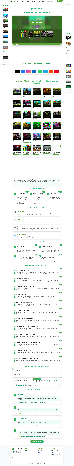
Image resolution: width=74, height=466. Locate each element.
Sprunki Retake (34, 1)
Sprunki (27, 1)
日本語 (58, 450)
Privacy (39, 452)
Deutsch (58, 458)
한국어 (52, 456)
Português (59, 452)
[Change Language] (62, 1)
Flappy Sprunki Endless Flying (52, 380)
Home (23, 1)
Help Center (40, 450)
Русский (52, 454)
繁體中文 (58, 454)
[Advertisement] (5, 78)
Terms (39, 454)
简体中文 (52, 460)
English (52, 450)
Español (52, 452)
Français (58, 456)
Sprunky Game (41, 1)
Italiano (52, 458)
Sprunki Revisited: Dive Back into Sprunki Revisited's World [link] (29, 5)
